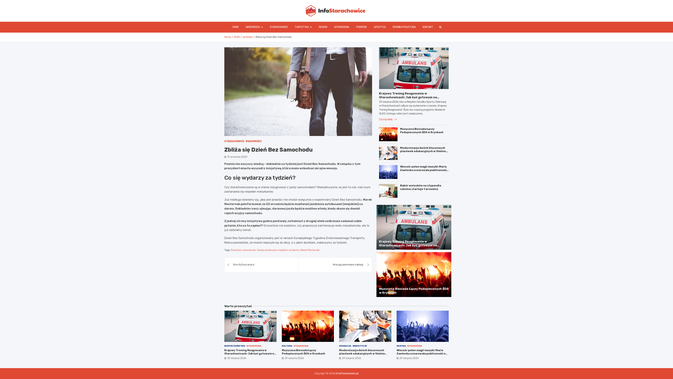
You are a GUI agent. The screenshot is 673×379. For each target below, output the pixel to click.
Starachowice (279, 27)
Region (323, 27)
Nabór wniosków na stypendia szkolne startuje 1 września (420, 187)
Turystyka (302, 27)
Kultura (287, 346)
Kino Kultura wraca (243, 264)
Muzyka (401, 346)
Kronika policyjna (404, 27)
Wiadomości (253, 27)
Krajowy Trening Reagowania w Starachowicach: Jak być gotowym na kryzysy (408, 97)
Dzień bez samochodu (243, 249)
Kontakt (428, 27)
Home (235, 27)
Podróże (361, 27)
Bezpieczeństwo (234, 346)
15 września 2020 (237, 156)
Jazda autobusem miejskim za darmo (278, 249)
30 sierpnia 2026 (236, 358)
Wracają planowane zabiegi (348, 264)
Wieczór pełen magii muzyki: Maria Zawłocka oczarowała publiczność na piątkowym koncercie (423, 170)
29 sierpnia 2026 (294, 358)
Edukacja (345, 346)
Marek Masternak (309, 249)
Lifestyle (380, 27)
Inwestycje (360, 346)
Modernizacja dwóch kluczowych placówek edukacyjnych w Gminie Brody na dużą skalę (423, 151)
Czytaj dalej (386, 119)
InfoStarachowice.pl (347, 373)
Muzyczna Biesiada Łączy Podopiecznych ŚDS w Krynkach (421, 130)
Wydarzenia (341, 27)
